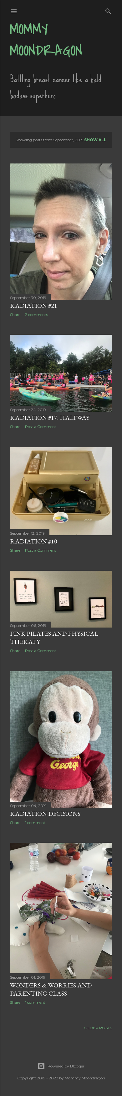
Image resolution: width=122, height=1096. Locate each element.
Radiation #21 (33, 306)
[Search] (108, 10)
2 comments (36, 314)
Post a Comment (40, 426)
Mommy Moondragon (46, 40)
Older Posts (98, 1027)
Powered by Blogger (66, 1066)
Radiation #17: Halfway (49, 418)
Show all (95, 139)
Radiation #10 (33, 541)
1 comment (35, 822)
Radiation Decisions (45, 814)
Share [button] (15, 314)
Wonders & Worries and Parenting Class (51, 989)
